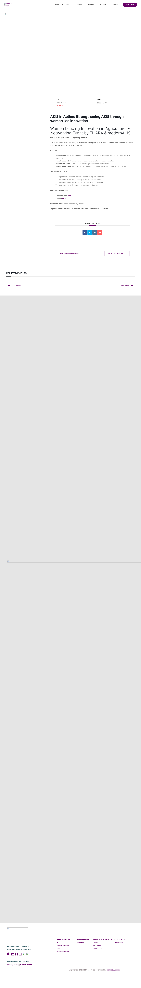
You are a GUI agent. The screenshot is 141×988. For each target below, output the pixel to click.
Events (91, 5)
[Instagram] (8, 954)
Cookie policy (26, 965)
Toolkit (115, 5)
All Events (97, 945)
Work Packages (63, 945)
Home (57, 5)
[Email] (99, 232)
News (79, 5)
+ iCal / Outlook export (117, 253)
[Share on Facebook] (85, 232)
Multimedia (61, 948)
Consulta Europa (113, 970)
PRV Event (16, 286)
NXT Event (125, 286)
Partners (80, 942)
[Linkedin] (94, 232)
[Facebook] (16, 954)
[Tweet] (89, 232)
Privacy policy (13, 965)
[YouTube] (20, 954)
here (69, 195)
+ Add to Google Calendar (69, 253)
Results (103, 5)
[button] (130, 5)
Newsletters (97, 948)
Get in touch (118, 942)
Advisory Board (63, 952)
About (68, 5)
